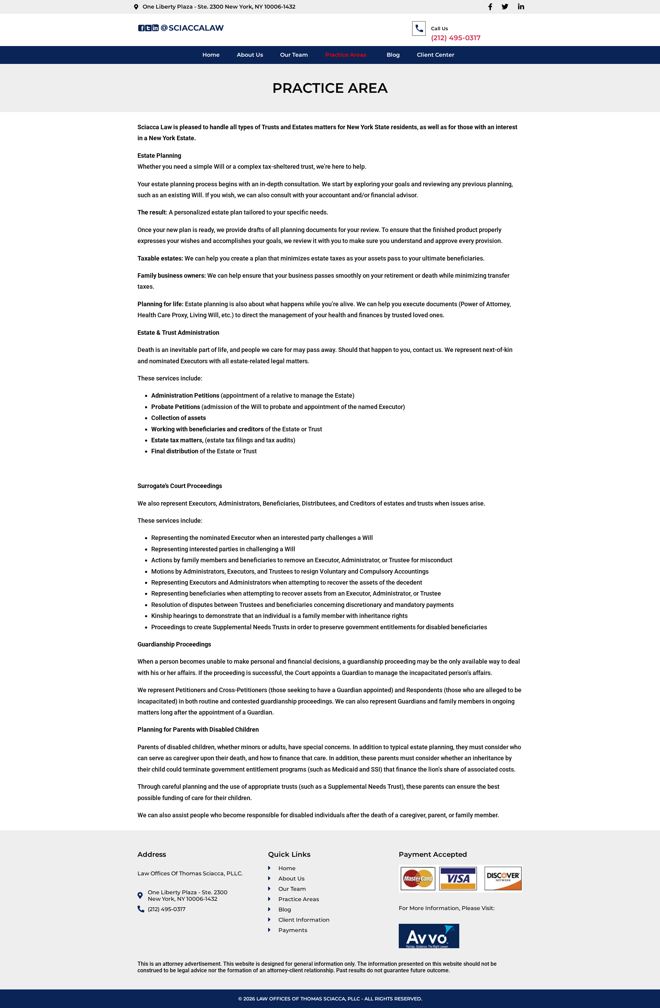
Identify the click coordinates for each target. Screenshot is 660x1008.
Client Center (435, 55)
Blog (393, 55)
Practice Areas (345, 55)
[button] (347, 55)
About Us (250, 55)
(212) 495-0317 (456, 38)
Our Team (294, 55)
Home (211, 55)
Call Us (439, 28)
